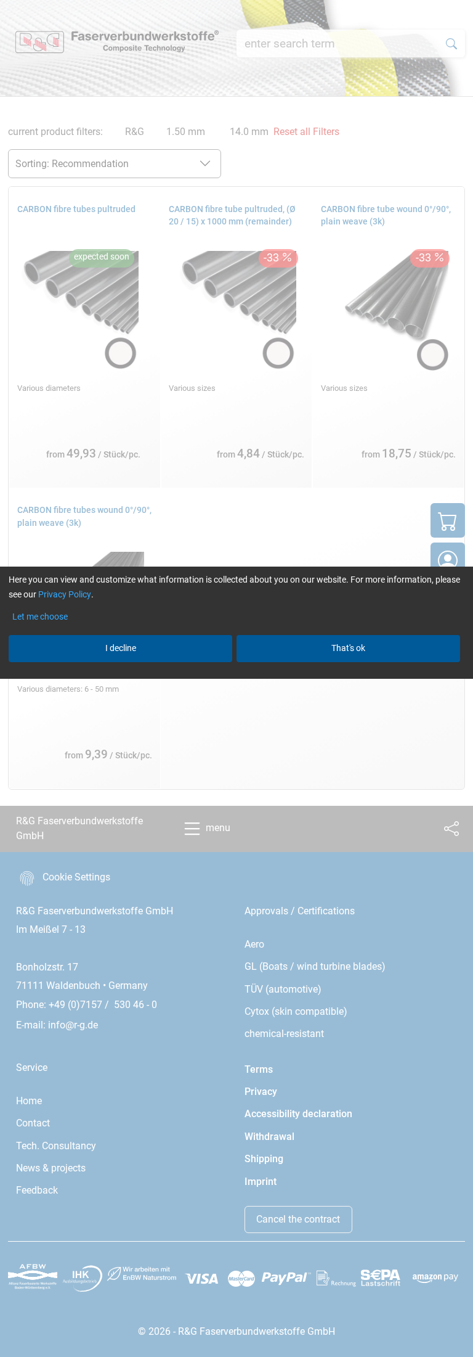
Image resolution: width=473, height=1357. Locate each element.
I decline (120, 648)
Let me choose (40, 616)
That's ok (348, 648)
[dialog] (236, 678)
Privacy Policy (64, 594)
